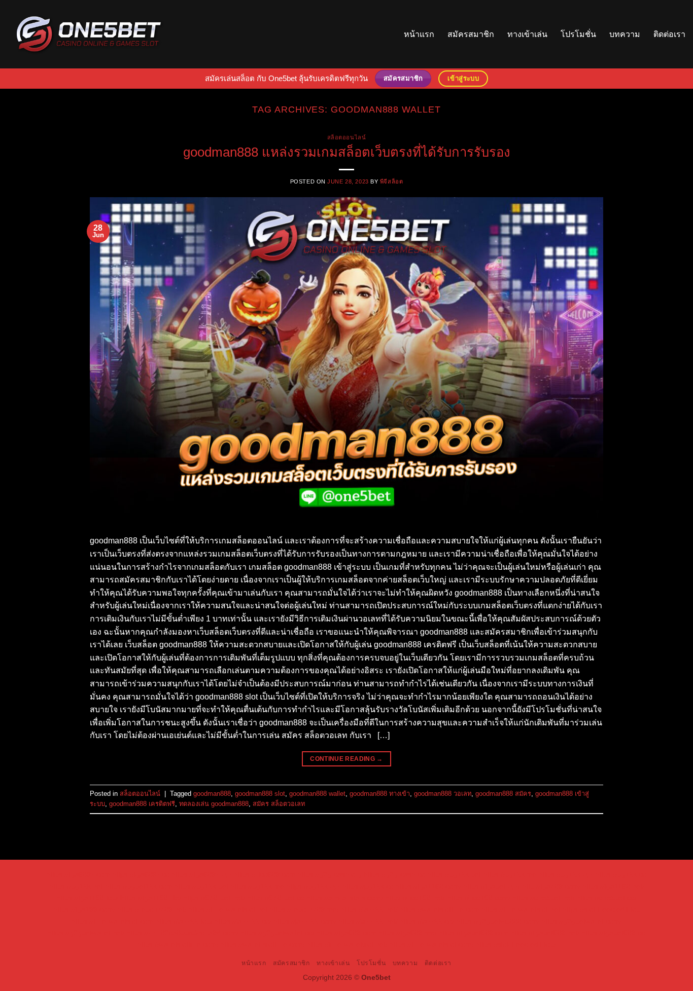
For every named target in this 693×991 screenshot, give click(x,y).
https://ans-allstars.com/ (344, 898)
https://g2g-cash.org (329, 874)
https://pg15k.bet (454, 874)
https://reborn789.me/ (304, 909)
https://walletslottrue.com (439, 909)
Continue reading (346, 758)
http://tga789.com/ (551, 886)
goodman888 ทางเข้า (380, 793)
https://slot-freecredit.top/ (516, 944)
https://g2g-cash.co (394, 874)
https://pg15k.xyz (566, 874)
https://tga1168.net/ (613, 886)
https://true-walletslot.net (228, 909)
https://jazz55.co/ (427, 921)
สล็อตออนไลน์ (346, 137)
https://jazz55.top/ (184, 921)
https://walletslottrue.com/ (178, 944)
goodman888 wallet (317, 793)
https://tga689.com (346, 933)
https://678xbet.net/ (214, 898)
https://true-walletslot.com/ (432, 944)
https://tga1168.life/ (150, 898)
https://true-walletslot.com (113, 921)
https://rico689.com (264, 874)
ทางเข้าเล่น (527, 34)
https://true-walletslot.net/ (347, 944)
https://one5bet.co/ (607, 898)
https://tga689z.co (140, 874)
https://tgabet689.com (474, 933)
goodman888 (212, 793)
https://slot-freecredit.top (601, 909)
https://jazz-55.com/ (304, 921)
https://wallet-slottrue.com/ (263, 944)
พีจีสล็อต (391, 181)
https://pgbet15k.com (138, 886)
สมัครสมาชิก (470, 34)
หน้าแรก (419, 34)
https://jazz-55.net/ (368, 921)
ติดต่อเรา (669, 34)
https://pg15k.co (620, 874)
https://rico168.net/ (415, 898)
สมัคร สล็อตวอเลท (279, 804)
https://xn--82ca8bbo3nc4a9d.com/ (182, 933)
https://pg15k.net (76, 886)
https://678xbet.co (275, 898)
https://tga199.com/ (84, 909)
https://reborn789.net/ (152, 909)
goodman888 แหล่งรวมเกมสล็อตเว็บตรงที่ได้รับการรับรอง (346, 152)
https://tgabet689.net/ (545, 933)
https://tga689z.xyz (201, 874)
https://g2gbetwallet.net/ (86, 933)
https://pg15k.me (510, 874)
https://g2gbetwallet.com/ (581, 921)
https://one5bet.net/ (543, 898)
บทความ (624, 34)
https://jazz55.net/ (369, 909)
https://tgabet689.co (613, 933)
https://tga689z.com (78, 874)
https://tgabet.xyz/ (491, 886)
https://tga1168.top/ (87, 898)
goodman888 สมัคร (503, 793)
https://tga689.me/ (407, 933)
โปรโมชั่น (578, 34)
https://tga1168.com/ (428, 886)
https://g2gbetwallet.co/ (277, 933)
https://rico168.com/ (478, 898)
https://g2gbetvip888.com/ (497, 921)
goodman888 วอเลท (442, 793)
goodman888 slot (260, 793)
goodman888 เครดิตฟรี (142, 804)
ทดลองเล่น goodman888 (214, 804)
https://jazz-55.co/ (243, 921)
